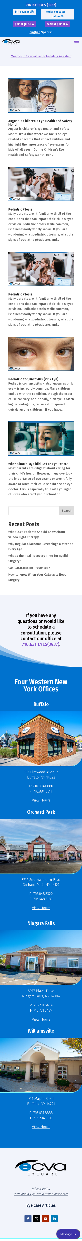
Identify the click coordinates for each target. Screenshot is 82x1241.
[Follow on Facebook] (27, 1218)
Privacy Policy (41, 1189)
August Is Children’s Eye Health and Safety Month (40, 123)
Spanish (46, 32)
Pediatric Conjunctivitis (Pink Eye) (33, 379)
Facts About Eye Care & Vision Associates (41, 1194)
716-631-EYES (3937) (41, 5)
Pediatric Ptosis (20, 209)
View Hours (41, 800)
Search (67, 511)
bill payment (23, 11)
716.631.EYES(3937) (40, 644)
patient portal (56, 24)
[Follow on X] (36, 1218)
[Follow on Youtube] (45, 1218)
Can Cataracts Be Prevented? (29, 568)
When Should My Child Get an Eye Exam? (38, 464)
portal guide (23, 24)
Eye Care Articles (41, 1205)
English (35, 32)
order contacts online (55, 14)
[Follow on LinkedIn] (54, 1218)
